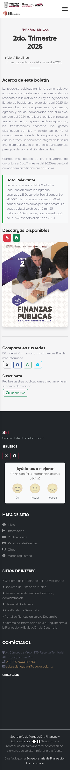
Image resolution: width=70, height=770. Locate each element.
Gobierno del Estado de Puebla (25, 587)
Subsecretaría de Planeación (46, 758)
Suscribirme (17, 393)
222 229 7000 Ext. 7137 (21, 662)
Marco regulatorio (19, 556)
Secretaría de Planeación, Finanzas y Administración (28, 595)
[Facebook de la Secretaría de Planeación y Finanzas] (14, 455)
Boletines (22, 57)
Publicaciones (17, 537)
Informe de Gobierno (18, 604)
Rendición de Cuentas (22, 543)
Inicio (8, 57)
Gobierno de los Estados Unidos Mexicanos (34, 580)
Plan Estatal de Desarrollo (21, 610)
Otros (11, 549)
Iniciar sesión (35, 763)
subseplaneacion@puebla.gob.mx (29, 666)
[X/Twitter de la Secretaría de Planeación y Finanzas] (6, 455)
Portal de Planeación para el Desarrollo (30, 616)
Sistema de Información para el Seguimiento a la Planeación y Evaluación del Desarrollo (34, 625)
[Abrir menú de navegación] (65, 9)
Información (15, 531)
